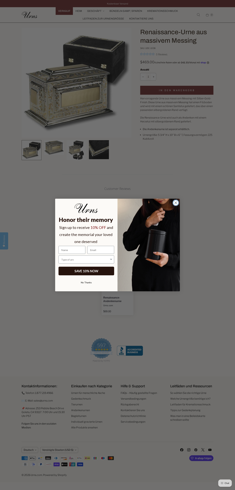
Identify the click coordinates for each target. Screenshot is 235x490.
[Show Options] (111, 259)
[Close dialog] (176, 203)
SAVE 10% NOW (86, 271)
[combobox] (85, 259)
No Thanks (86, 282)
